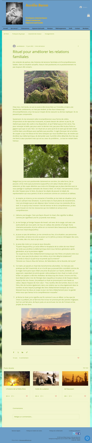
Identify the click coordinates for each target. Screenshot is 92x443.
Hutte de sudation (42, 389)
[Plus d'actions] (78, 46)
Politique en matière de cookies (34, 430)
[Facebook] (79, 433)
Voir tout (85, 368)
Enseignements (49, 34)
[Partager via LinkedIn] (22, 352)
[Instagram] (76, 433)
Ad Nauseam (69, 389)
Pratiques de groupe (18, 34)
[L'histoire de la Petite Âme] (17, 378)
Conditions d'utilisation (74, 430)
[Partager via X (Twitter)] (18, 352)
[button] (88, 15)
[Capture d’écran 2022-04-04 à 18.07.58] (74, 433)
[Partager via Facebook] (13, 352)
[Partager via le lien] (27, 352)
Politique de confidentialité (56, 430)
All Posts (6, 34)
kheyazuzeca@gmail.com (25, 440)
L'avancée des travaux (34, 34)
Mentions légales (16, 430)
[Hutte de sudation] (46, 378)
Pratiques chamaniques (36, 18)
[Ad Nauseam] (75, 378)
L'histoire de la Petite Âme (16, 389)
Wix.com (78, 437)
